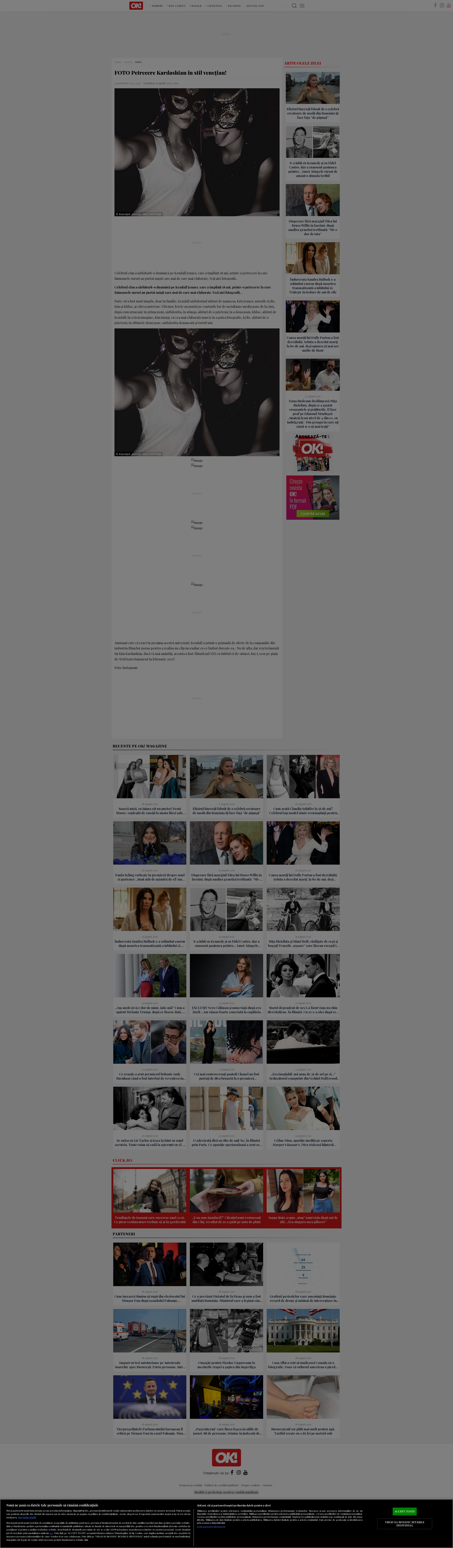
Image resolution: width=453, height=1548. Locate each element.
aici (51, 1533)
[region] (226, 1523)
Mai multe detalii (27, 1517)
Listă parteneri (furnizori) (211, 1526)
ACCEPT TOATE (405, 1511)
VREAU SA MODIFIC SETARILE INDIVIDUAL (405, 1523)
